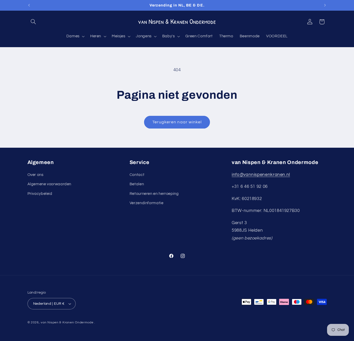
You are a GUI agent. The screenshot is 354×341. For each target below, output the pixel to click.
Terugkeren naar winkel (177, 122)
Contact (137, 175)
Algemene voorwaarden (49, 184)
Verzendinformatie (147, 203)
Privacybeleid (39, 194)
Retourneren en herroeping (154, 194)
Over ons (35, 175)
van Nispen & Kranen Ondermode (67, 322)
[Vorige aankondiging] (29, 5)
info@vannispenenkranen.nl (261, 174)
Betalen (137, 184)
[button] (33, 22)
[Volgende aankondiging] (325, 5)
